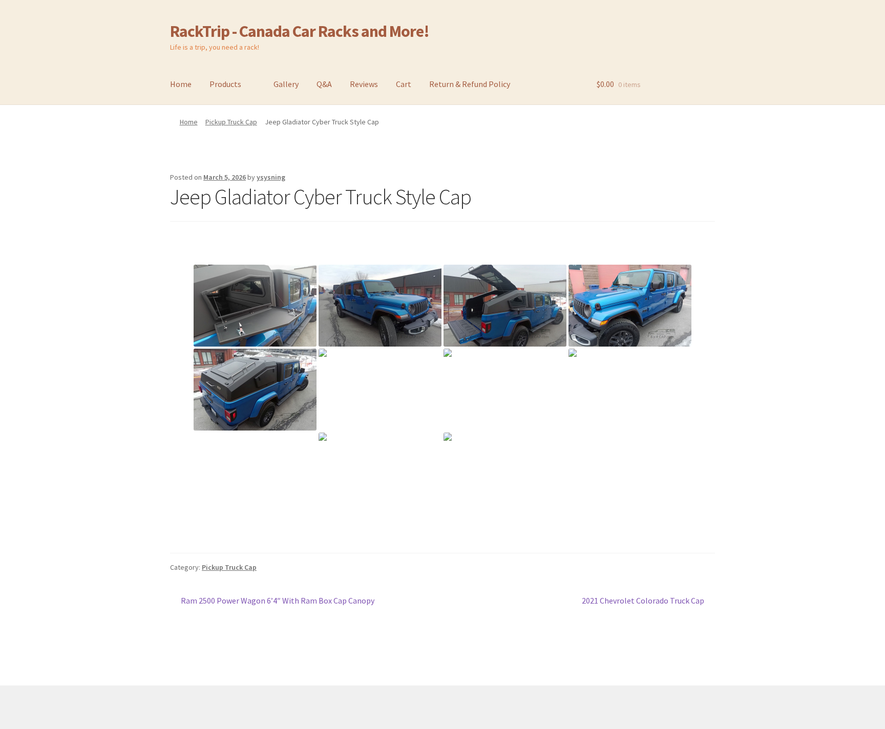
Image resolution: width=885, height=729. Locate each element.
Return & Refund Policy (469, 84)
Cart (403, 84)
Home (181, 84)
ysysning (271, 177)
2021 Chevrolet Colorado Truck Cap (643, 601)
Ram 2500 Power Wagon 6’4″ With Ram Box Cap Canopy (277, 601)
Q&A (324, 84)
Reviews (364, 84)
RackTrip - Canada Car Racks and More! (299, 31)
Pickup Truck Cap (231, 121)
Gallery (286, 84)
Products (225, 84)
